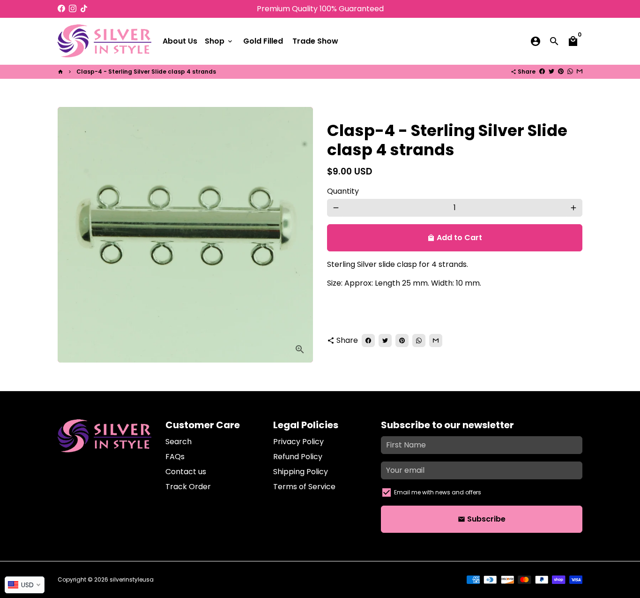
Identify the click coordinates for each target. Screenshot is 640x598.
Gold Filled (263, 41)
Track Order (188, 486)
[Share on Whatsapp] (570, 72)
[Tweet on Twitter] (551, 72)
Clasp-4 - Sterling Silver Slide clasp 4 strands (146, 72)
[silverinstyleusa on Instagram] (72, 8)
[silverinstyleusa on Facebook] (61, 8)
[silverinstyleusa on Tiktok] (84, 8)
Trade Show (315, 41)
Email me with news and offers (437, 492)
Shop (219, 41)
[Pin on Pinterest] (561, 72)
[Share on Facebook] (542, 72)
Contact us (185, 471)
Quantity (343, 191)
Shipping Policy (300, 471)
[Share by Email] (579, 72)
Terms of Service (304, 486)
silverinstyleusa (132, 579)
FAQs (175, 456)
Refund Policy (297, 456)
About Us (180, 41)
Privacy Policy (298, 441)
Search (178, 441)
